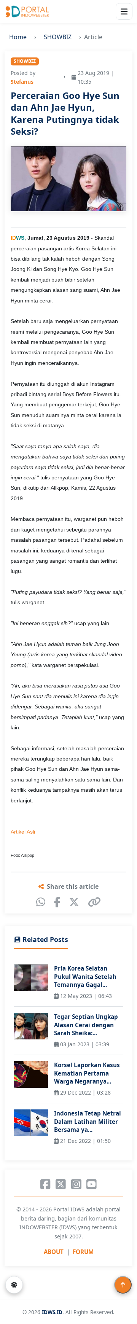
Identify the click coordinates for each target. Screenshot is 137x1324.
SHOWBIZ (58, 37)
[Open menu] (124, 11)
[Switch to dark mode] (14, 1285)
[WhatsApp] (40, 902)
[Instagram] (76, 1184)
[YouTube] (91, 1184)
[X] (74, 902)
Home (18, 37)
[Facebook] (57, 902)
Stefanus (22, 81)
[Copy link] (94, 902)
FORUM (83, 1252)
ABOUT (54, 1252)
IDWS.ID (52, 1312)
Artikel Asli (23, 832)
